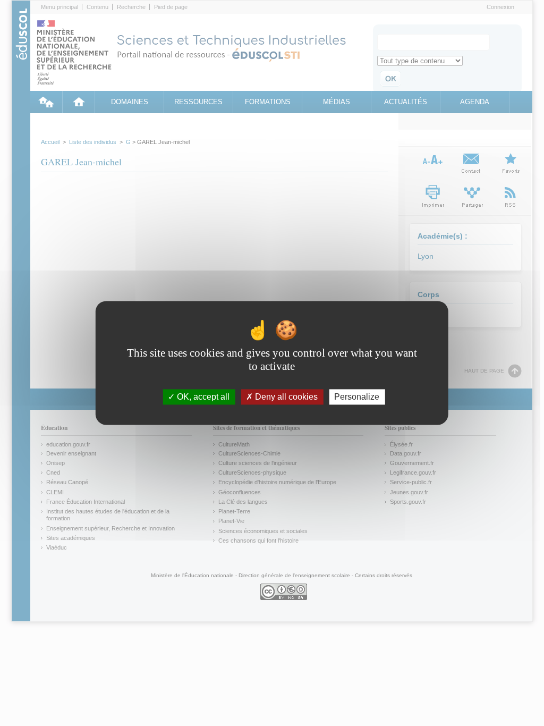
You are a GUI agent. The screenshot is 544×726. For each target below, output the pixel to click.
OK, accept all (202, 396)
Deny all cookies (285, 396)
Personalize (356, 396)
